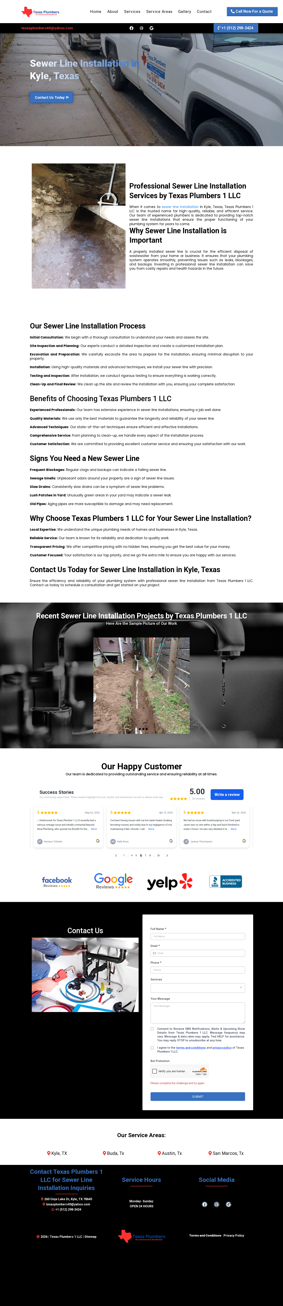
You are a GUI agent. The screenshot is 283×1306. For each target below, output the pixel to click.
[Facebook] (131, 28)
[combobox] (198, 988)
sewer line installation (180, 207)
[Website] (141, 28)
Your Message (160, 998)
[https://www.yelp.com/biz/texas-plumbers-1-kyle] (169, 881)
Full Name (158, 928)
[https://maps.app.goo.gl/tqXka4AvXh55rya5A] (113, 881)
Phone (156, 962)
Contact (204, 12)
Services (132, 12)
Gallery (184, 12)
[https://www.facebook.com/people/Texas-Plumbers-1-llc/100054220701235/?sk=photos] (57, 881)
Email (155, 945)
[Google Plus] (152, 28)
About (112, 12)
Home (95, 12)
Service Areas (159, 12)
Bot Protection (160, 1061)
